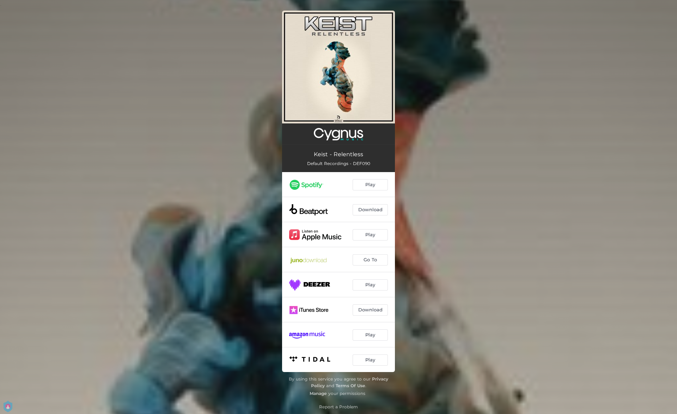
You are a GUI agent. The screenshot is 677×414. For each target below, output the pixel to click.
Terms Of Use (350, 385)
